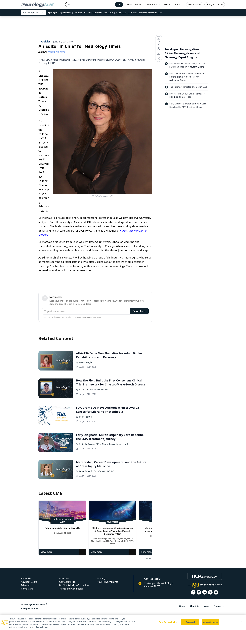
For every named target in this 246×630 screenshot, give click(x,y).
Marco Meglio (85, 362)
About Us (26, 578)
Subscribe (138, 311)
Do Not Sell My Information (74, 585)
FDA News (78, 13)
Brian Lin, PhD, (86, 389)
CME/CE (166, 4)
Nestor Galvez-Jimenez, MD (115, 444)
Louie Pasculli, (86, 471)
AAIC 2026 (132, 13)
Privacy (101, 578)
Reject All (190, 622)
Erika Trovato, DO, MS (104, 471)
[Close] (241, 622)
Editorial (25, 585)
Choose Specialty (31, 12)
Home (182, 606)
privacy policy (95, 317)
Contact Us (27, 588)
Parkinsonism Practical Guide (150, 13)
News (130, 4)
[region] (123, 622)
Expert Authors (65, 13)
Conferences (152, 4)
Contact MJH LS (67, 581)
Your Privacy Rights (107, 581)
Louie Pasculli (85, 416)
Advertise (64, 578)
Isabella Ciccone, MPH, (90, 444)
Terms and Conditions (71, 588)
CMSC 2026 (108, 13)
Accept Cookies (210, 622)
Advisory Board (29, 581)
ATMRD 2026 (121, 13)
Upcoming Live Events (93, 13)
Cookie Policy (42, 627)
